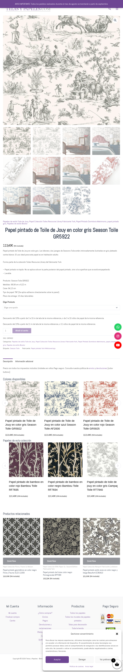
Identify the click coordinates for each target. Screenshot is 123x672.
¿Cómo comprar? (45, 613)
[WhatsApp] (118, 327)
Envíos (45, 617)
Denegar (82, 659)
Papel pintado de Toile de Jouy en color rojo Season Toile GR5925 (98, 424)
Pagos (45, 620)
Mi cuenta (12, 613)
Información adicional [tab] (24, 361)
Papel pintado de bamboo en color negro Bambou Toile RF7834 (61, 485)
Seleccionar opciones (16, 583)
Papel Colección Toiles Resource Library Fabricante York (52, 221)
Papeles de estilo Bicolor (17, 223)
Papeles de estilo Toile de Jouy (15, 221)
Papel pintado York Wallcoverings (43, 348)
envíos (91, 368)
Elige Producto (9, 302)
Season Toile (15, 348)
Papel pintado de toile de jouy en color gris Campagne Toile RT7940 (100, 485)
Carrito (12, 620)
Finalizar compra (13, 617)
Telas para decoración (78, 624)
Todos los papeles (77, 613)
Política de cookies (77, 666)
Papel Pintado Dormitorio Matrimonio (91, 221)
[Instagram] (118, 336)
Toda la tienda (78, 628)
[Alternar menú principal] (117, 9)
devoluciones (101, 368)
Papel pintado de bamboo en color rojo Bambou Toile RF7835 (22, 485)
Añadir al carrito (21, 330)
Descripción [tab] (8, 361)
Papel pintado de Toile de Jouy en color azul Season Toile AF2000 (60, 424)
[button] (117, 633)
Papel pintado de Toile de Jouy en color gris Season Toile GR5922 (20, 424)
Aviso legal (89, 666)
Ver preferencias (107, 659)
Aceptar (57, 659)
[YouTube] (118, 345)
